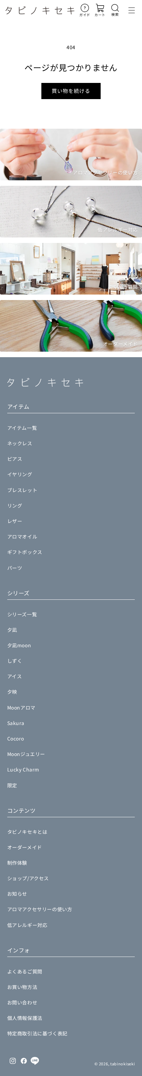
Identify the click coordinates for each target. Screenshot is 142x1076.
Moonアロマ (21, 707)
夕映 (12, 691)
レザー (14, 521)
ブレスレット (22, 490)
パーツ (14, 567)
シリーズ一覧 (22, 614)
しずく (14, 660)
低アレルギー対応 (27, 924)
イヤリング (19, 474)
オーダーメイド (24, 847)
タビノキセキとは (27, 831)
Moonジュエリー (26, 753)
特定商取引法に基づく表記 (37, 1033)
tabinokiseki (122, 1063)
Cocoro (15, 738)
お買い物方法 (22, 986)
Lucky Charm (23, 769)
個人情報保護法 (24, 1017)
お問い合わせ (22, 1002)
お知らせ (17, 893)
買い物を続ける (71, 90)
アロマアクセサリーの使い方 (39, 909)
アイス (14, 676)
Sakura (15, 723)
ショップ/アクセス (28, 878)
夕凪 (12, 629)
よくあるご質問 (24, 971)
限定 (12, 785)
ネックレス (19, 443)
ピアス (14, 458)
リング (14, 505)
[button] (115, 10)
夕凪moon (19, 645)
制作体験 (17, 862)
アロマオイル (22, 536)
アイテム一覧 (22, 427)
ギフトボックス (24, 551)
